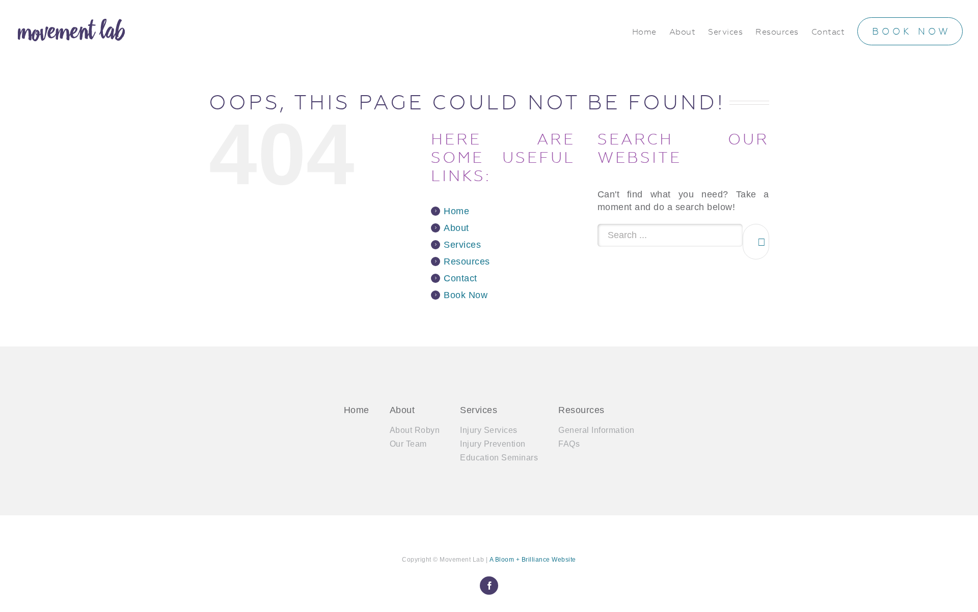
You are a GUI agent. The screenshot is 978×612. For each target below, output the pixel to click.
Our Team (408, 444)
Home (456, 211)
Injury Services (489, 430)
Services (462, 245)
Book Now (465, 295)
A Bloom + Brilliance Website (533, 559)
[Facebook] (489, 585)
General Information (596, 430)
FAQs (569, 444)
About (456, 228)
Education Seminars (499, 457)
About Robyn (415, 430)
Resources (467, 261)
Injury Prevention (493, 444)
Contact (460, 278)
